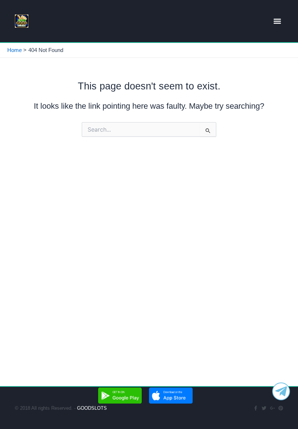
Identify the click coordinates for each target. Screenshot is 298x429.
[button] (277, 21)
